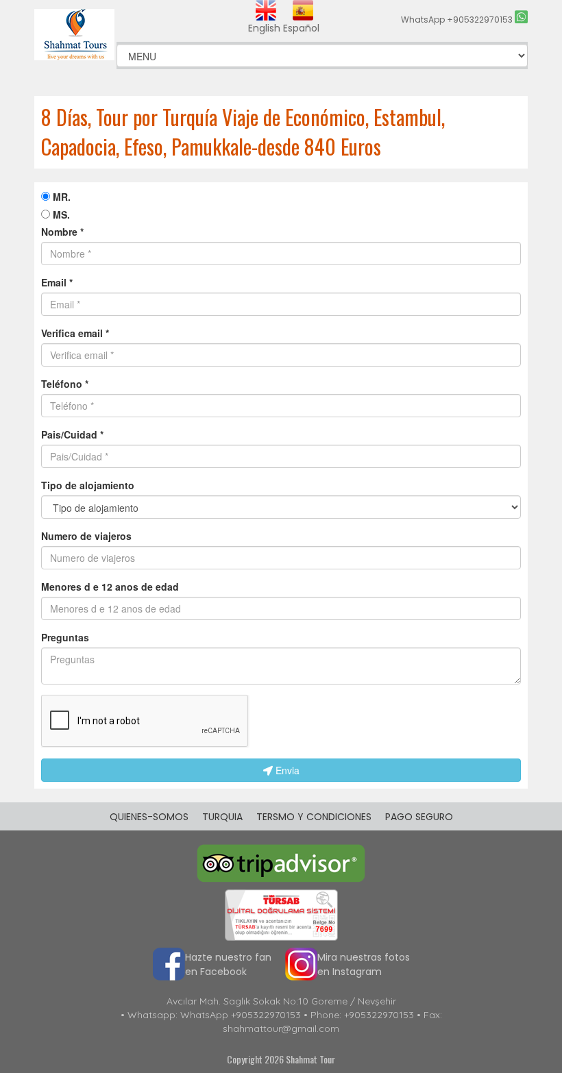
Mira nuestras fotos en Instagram (363, 964)
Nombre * (62, 231)
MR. (60, 197)
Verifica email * (75, 333)
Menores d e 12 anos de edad (110, 586)
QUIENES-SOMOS (149, 817)
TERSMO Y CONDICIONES (313, 817)
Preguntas (65, 637)
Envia (286, 770)
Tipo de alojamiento (87, 485)
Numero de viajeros (86, 536)
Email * (57, 282)
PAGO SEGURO (419, 817)
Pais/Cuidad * (72, 434)
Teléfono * (64, 384)
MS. (60, 214)
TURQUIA (222, 817)
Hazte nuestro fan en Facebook (228, 964)
